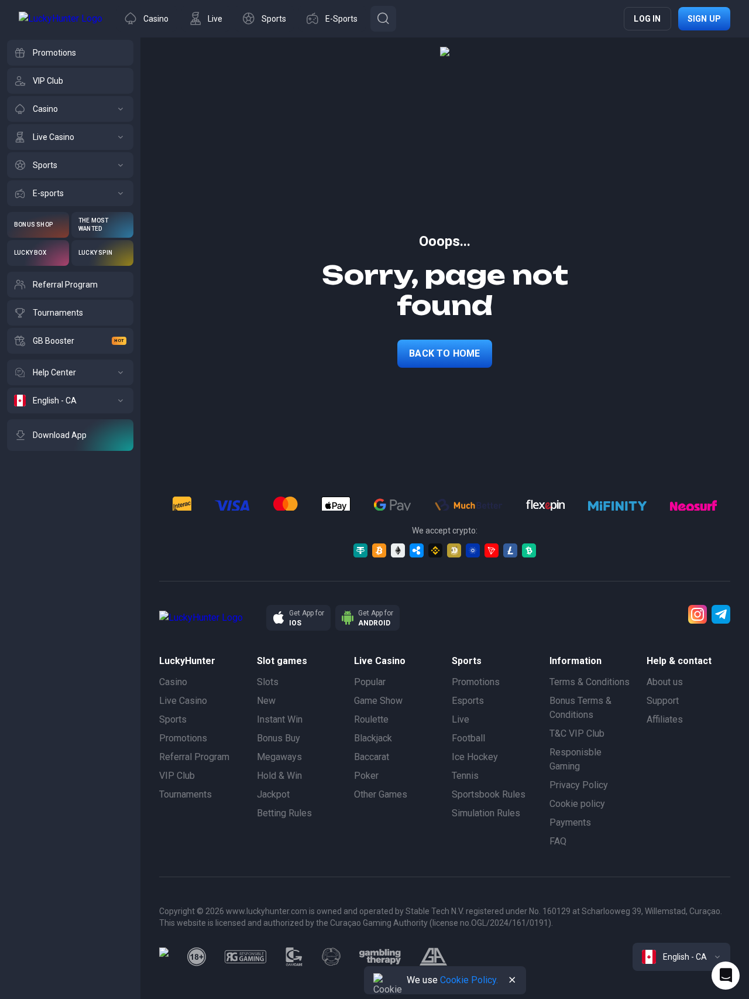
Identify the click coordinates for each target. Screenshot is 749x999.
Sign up (704, 18)
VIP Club (177, 775)
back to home (444, 353)
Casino (173, 681)
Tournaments (185, 794)
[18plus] (196, 956)
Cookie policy (577, 803)
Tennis (465, 775)
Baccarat (371, 756)
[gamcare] (294, 956)
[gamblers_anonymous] (433, 956)
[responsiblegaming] (245, 956)
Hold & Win (279, 775)
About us (665, 681)
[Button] (383, 19)
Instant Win (280, 719)
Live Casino (183, 700)
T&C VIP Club (576, 733)
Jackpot (273, 794)
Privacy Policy (578, 785)
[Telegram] (721, 614)
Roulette (371, 719)
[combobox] (681, 957)
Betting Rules (284, 813)
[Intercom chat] (726, 976)
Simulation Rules (486, 813)
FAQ (557, 841)
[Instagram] (697, 614)
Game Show (378, 700)
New (266, 700)
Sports (173, 719)
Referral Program (194, 756)
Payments (570, 822)
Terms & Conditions (589, 681)
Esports (468, 700)
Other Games (380, 794)
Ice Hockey (475, 756)
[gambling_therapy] (380, 956)
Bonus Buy (278, 738)
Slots (268, 681)
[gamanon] (331, 956)
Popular (370, 681)
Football (468, 738)
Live (460, 719)
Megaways (279, 756)
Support (663, 700)
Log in (647, 18)
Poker (366, 775)
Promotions (183, 738)
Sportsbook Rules (488, 794)
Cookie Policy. (469, 980)
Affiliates (665, 719)
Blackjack (373, 738)
